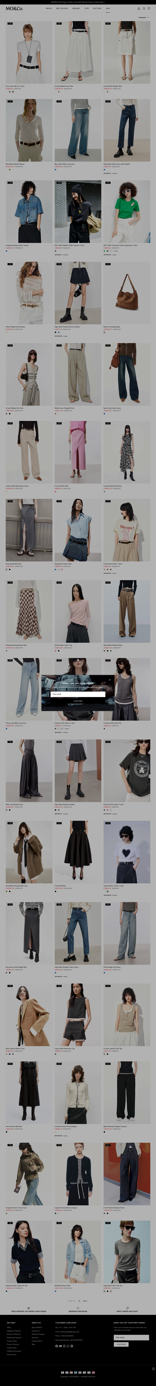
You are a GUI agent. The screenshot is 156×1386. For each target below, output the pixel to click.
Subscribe (78, 701)
